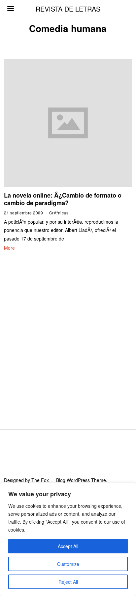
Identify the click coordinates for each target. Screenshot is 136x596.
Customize (68, 564)
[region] (68, 539)
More (9, 247)
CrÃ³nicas (59, 212)
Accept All (68, 546)
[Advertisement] (68, 332)
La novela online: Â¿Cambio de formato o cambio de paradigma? (62, 199)
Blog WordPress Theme (81, 480)
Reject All (68, 581)
